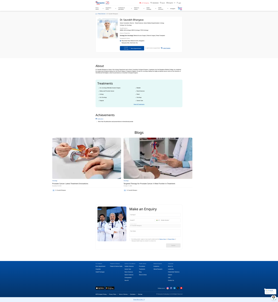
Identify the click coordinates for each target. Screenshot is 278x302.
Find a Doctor (101, 14)
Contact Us (171, 280)
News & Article (143, 275)
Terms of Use (162, 239)
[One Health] (179, 9)
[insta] (168, 288)
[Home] (102, 3)
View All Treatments (139, 104)
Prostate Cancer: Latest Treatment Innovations (70, 184)
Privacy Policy (171, 239)
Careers (170, 275)
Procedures (142, 266)
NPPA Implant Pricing (102, 294)
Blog (140, 272)
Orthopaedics (128, 277)
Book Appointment (100, 266)
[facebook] (171, 288)
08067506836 (166, 48)
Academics (156, 266)
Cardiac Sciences (129, 266)
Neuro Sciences (129, 272)
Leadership (171, 269)
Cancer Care (128, 269)
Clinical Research (157, 269)
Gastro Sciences (129, 275)
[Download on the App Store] (100, 288)
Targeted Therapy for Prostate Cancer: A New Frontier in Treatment (149, 184)
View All (126, 280)
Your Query (133, 231)
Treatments (142, 269)
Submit (173, 245)
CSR (169, 277)
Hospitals (98, 269)
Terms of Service (124, 294)
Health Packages (100, 272)
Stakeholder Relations (173, 272)
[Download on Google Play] (109, 288)
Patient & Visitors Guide (116, 266)
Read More (87, 158)
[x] (178, 288)
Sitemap (140, 294)
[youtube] (181, 288)
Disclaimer (133, 294)
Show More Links (138, 299)
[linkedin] (174, 288)
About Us (170, 266)
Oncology (54, 180)
